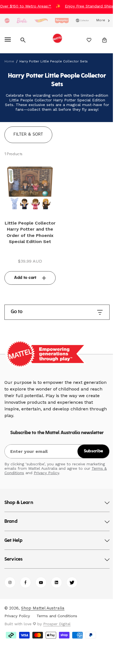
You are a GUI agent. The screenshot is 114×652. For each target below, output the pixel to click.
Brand (10, 530)
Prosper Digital (57, 632)
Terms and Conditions (57, 624)
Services (13, 568)
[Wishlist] (85, 40)
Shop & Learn (18, 511)
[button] (8, 40)
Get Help (13, 549)
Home (9, 61)
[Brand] (7, 20)
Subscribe (90, 460)
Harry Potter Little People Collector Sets (53, 61)
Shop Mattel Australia (42, 616)
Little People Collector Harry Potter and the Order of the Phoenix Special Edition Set (29, 238)
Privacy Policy (50, 481)
